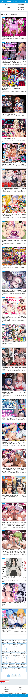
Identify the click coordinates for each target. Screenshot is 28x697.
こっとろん (7, 691)
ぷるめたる (7, 687)
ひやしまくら (21, 689)
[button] (25, 369)
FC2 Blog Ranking (14, 680)
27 (15, 675)
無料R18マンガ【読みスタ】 (14, 1)
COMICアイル (21, 691)
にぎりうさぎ (21, 687)
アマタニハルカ (7, 689)
